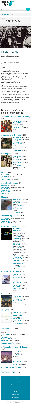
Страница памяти (15, 385)
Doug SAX (4, 193)
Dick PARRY (16, 262)
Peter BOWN (16, 212)
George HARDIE (17, 238)
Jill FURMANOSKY (18, 263)
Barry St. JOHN (17, 257)
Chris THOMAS (17, 237)
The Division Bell (8, 372)
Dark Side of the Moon (10, 226)
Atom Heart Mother (9, 182)
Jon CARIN (16, 364)
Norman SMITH (17, 150)
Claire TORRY (16, 243)
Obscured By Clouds (10, 215)
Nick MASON (16, 126)
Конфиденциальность (15, 381)
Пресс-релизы (15, 397)
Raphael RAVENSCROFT (7, 343)
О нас (15, 378)
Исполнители (5, 14)
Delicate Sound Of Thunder (12, 367)
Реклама (15, 388)
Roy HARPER (16, 285)
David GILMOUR (17, 147)
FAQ (15, 391)
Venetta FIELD (17, 288)
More (3, 172)
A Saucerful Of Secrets (11, 134)
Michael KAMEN (17, 315)
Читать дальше (6, 106)
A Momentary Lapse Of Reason (14, 347)
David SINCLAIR (17, 259)
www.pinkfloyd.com (14, 19)
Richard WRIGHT (17, 127)
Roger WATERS (17, 123)
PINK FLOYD (9, 52)
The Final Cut (7, 328)
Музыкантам (15, 394)
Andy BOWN (4, 340)
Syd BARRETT (17, 121)
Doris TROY (16, 260)
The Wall (5, 309)
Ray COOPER (4, 342)
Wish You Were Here (10, 271)
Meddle (4, 196)
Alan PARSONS (5, 185)
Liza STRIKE (16, 255)
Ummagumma (7, 153)
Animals (4, 293)
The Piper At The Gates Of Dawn (15, 116)
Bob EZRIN (16, 351)
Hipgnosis (16, 240)
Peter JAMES (16, 266)
